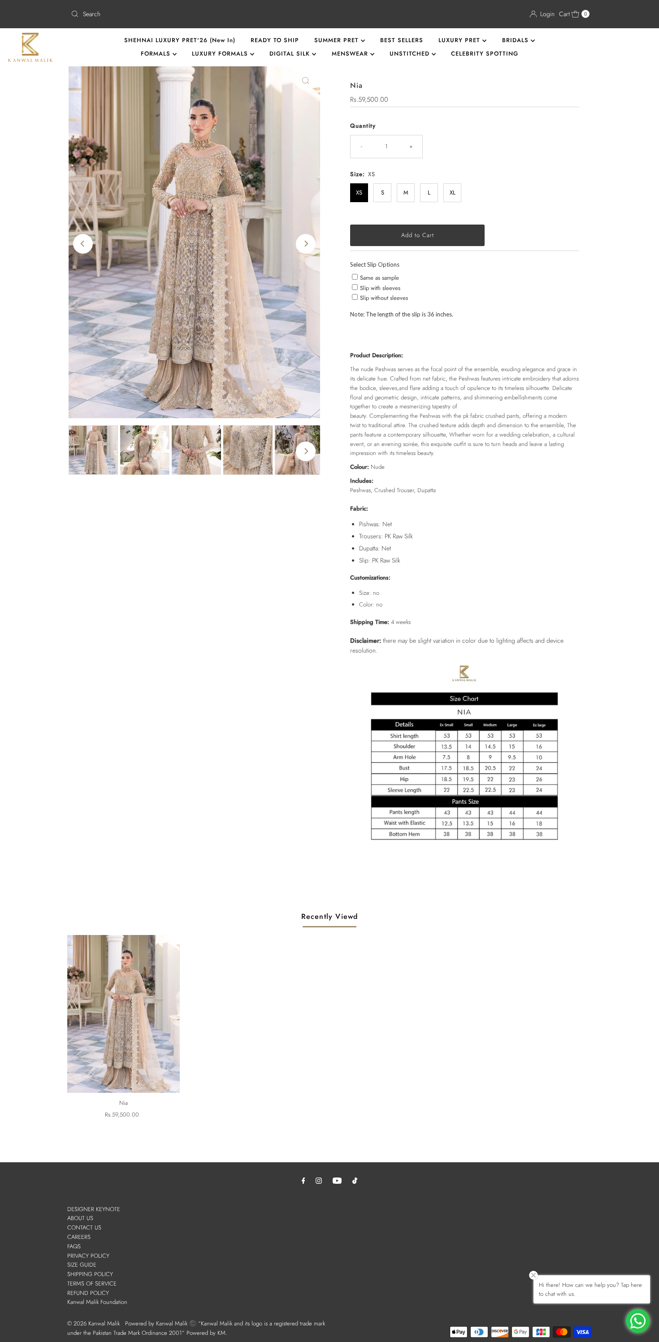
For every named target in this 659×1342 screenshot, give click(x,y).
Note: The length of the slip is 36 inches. (401, 314)
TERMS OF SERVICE (92, 1283)
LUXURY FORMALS (221, 53)
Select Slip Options (374, 264)
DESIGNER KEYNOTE (93, 1209)
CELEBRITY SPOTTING (484, 53)
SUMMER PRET (337, 40)
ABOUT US (80, 1218)
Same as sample (379, 277)
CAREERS (79, 1237)
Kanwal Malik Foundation (97, 1302)
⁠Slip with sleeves (380, 288)
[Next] (306, 244)
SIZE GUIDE (81, 1264)
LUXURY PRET (460, 40)
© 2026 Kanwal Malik (93, 1323)
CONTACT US (84, 1227)
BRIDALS (516, 40)
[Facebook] (303, 1180)
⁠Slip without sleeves (384, 298)
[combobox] (196, 14)
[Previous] (83, 244)
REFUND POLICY (88, 1293)
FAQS (74, 1246)
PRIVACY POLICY (88, 1255)
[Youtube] (337, 1180)
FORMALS (157, 53)
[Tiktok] (354, 1180)
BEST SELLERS (401, 40)
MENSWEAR (351, 53)
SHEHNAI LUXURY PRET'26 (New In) (179, 40)
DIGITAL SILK (290, 53)
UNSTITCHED (411, 53)
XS (359, 192)
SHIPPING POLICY (90, 1274)
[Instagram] (319, 1180)
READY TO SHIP (275, 40)
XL (452, 192)
